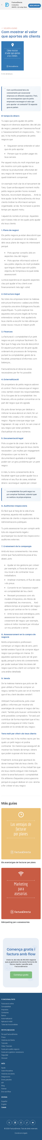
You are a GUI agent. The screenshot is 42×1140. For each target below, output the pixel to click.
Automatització (6, 1018)
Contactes (5, 1012)
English (3, 1104)
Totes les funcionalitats (9, 1024)
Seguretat (4, 1055)
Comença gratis (21, 974)
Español (4, 1101)
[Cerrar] (1, 4)
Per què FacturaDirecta (9, 1034)
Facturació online (7, 1004)
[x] (9, 1122)
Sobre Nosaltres (7, 1071)
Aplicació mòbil (6, 1021)
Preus (3, 1037)
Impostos (4, 1010)
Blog (3, 1086)
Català (3, 1107)
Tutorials (4, 1043)
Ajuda (3, 1068)
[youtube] (32, 1122)
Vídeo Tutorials (6, 1046)
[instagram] (21, 1122)
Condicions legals (21, 1133)
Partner (3, 1089)
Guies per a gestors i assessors (12, 1052)
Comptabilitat (6, 1006)
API (2, 1083)
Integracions (5, 1077)
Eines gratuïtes (6, 1080)
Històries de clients (8, 1074)
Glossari (4, 1058)
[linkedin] (15, 1122)
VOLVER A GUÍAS (10, 28)
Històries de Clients (8, 1040)
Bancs (3, 1015)
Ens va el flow (6, 1092)
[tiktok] (26, 1122)
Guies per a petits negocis (10, 1049)
